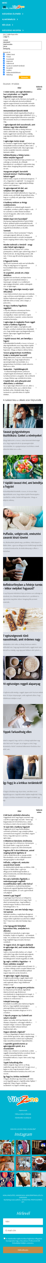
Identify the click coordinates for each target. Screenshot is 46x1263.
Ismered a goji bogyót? (12, 895)
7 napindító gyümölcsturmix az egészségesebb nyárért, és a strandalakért (15, 1046)
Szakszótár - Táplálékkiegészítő (15, 369)
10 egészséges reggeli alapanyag (21, 684)
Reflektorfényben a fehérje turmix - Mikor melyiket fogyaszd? (16, 156)
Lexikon (9, 70)
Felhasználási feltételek (23, 1114)
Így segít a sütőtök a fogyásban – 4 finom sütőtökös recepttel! (17, 962)
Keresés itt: (7, 52)
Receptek (9, 68)
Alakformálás (8, 19)
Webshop (9, 75)
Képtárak (9, 61)
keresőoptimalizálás (34, 1195)
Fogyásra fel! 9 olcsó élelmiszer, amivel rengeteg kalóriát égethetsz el (18, 851)
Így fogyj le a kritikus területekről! (22, 783)
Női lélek (6, 25)
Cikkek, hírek (10, 54)
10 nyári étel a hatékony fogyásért (16, 827)
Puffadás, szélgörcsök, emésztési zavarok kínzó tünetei (22, 535)
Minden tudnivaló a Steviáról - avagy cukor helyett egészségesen (17, 245)
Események (10, 59)
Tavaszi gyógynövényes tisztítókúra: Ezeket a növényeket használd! (17, 353)
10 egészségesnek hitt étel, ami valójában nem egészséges (15, 189)
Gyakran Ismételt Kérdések (15, 66)
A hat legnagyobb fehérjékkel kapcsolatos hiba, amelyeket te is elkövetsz (16, 928)
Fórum (8, 57)
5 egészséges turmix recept (13, 141)
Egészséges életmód (11, 14)
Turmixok (7, 230)
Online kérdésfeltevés (13, 72)
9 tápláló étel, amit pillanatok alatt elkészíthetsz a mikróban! (17, 382)
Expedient (23, 1197)
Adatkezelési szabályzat (23, 1118)
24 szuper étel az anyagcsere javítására (18, 987)
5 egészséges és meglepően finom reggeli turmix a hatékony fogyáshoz (19, 323)
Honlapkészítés (9, 1195)
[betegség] (22, 49)
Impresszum (23, 1110)
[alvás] (22, 46)
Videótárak (10, 63)
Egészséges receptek (11, 30)
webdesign (20, 1195)
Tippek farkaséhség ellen (17, 732)
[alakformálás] (22, 44)
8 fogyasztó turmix (10, 261)
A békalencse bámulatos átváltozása (17, 841)
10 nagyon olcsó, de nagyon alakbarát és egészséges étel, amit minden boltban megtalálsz (19, 947)
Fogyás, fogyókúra (10, 8)
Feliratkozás (23, 1250)
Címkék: (5, 40)
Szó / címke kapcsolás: (10, 34)
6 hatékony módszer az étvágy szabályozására (15, 203)
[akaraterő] (22, 42)
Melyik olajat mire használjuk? (15, 219)
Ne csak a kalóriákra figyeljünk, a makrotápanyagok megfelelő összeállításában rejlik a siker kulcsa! (18, 881)
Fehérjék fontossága (11, 1001)
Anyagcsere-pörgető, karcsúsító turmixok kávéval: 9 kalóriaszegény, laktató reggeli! (17, 174)
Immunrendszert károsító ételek (15, 110)
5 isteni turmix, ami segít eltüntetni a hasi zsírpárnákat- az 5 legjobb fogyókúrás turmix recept (17, 94)
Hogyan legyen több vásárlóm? (23, 1129)
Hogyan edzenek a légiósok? (14, 1032)
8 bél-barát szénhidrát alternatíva (16, 815)
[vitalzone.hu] (18, 7)
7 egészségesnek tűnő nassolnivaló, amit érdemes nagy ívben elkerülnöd (19, 125)
